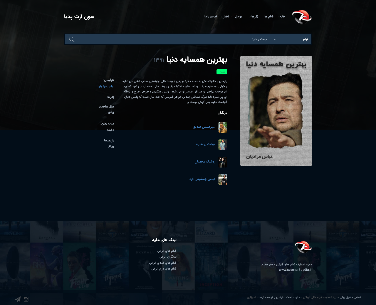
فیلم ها (269, 16)
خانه (282, 16)
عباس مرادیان (106, 86)
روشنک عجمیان (205, 161)
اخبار (226, 16)
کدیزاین (251, 297)
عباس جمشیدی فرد (202, 179)
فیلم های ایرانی (166, 251)
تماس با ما (211, 16)
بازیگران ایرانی (167, 257)
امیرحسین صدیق (204, 127)
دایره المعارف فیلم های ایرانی (321, 297)
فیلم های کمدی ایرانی (162, 263)
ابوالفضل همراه (205, 144)
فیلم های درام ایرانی (163, 268)
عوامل (238, 16)
